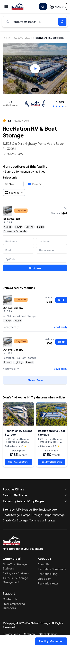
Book (61, 300)
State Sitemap (48, 634)
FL (9, 38)
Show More (35, 380)
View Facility (60, 326)
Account (60, 6)
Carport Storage (54, 515)
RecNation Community (52, 569)
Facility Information (51, 641)
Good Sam (44, 578)
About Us (43, 564)
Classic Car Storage (15, 520)
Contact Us (10, 599)
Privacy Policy (11, 634)
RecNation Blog (48, 574)
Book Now (35, 267)
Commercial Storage (42, 520)
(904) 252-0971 (14, 154)
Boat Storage (11, 515)
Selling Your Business (16, 573)
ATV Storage (24, 509)
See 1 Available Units (18, 462)
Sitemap (29, 634)
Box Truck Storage (45, 509)
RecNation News (48, 583)
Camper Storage (31, 515)
